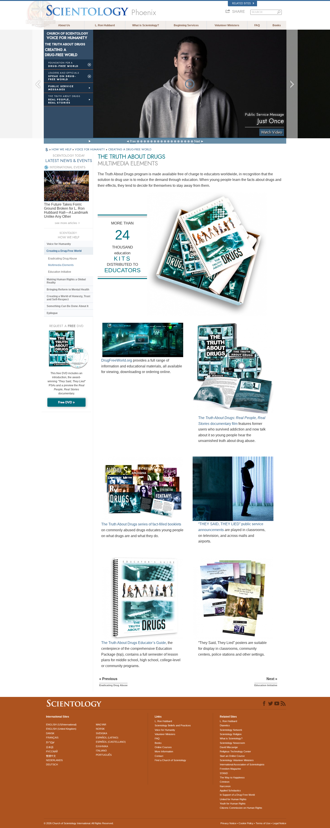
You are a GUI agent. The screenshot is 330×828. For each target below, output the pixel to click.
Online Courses (163, 747)
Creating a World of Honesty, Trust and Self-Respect (68, 298)
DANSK (50, 733)
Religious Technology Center (235, 751)
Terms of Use (263, 823)
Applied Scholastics (230, 790)
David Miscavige (229, 747)
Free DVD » (66, 402)
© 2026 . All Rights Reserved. (79, 823)
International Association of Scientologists (242, 764)
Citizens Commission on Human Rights (241, 807)
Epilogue (52, 313)
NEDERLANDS (54, 760)
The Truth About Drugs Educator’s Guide (133, 643)
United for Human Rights (233, 799)
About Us (64, 25)
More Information (164, 751)
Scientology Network (231, 730)
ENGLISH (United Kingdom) (61, 728)
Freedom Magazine (230, 768)
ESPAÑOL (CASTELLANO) (111, 741)
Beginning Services (186, 25)
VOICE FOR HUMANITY (90, 149)
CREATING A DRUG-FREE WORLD (129, 149)
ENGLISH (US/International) (61, 724)
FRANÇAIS (52, 737)
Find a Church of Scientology (170, 760)
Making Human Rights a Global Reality (66, 281)
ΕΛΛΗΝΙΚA (102, 746)
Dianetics (225, 725)
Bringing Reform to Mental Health (68, 289)
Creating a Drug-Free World (63, 251)
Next (197, 141)
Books (277, 25)
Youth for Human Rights (233, 803)
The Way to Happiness (232, 777)
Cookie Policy (246, 823)
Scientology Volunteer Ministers (237, 760)
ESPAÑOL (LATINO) (107, 737)
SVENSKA (101, 733)
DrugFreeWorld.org (116, 360)
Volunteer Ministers (227, 25)
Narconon (225, 786)
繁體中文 (51, 756)
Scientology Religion (231, 734)
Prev (133, 141)
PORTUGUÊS (104, 754)
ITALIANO (101, 750)
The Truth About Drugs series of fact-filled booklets (141, 524)
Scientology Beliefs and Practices (173, 725)
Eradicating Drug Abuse (62, 258)
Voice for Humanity (59, 244)
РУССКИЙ (52, 751)
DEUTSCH (52, 764)
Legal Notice (279, 823)
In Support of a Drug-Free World (237, 794)
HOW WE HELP (62, 149)
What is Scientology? (145, 25)
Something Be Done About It (67, 306)
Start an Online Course (232, 756)
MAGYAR (101, 724)
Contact (159, 756)
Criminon (224, 781)
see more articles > (67, 223)
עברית (50, 742)
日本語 (49, 747)
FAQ (257, 25)
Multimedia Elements (61, 265)
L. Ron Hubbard (105, 25)
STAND (224, 773)
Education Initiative (59, 271)
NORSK (100, 728)
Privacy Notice (228, 823)
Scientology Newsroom (232, 743)
